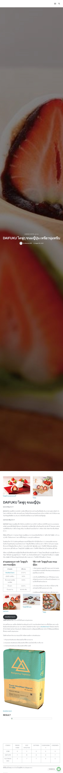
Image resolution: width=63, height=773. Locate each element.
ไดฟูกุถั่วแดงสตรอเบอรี (9, 496)
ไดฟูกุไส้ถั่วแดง (27, 607)
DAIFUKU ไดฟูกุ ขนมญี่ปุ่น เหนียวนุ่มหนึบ (31, 238)
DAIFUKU (5, 611)
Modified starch (7, 711)
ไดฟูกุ (34, 498)
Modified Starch (10, 573)
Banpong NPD (28, 243)
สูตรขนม (37, 234)
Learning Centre (29, 234)
